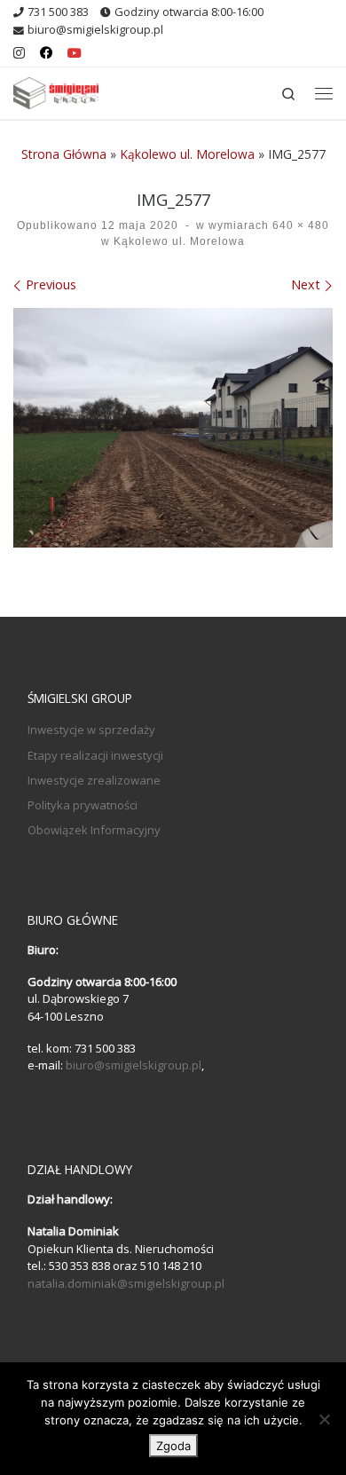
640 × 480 (299, 225)
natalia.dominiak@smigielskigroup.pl (126, 1283)
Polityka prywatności (83, 805)
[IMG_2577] (173, 428)
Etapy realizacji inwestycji (95, 755)
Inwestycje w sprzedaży (91, 730)
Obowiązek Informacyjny (94, 830)
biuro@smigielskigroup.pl (133, 1065)
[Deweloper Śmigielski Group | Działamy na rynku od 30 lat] (55, 91)
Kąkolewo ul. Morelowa (187, 154)
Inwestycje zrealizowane (94, 780)
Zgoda (173, 1446)
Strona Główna (63, 154)
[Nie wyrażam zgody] (324, 1419)
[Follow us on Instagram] (19, 53)
